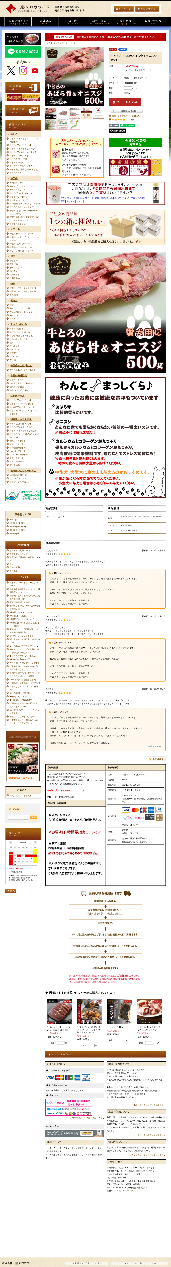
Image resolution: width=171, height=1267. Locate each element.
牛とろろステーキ (18, 190)
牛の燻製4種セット (18, 448)
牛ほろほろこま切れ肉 (20, 332)
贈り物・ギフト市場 (21, 419)
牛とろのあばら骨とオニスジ (23, 370)
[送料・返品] (98, 21)
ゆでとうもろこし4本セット (22, 383)
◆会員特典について (19, 696)
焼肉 (13, 256)
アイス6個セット (17, 461)
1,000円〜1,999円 (18, 523)
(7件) (132, 120)
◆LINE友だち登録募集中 (21, 700)
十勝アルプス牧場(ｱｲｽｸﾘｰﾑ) (22, 482)
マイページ (124, 9)
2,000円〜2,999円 (18, 526)
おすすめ (14, 261)
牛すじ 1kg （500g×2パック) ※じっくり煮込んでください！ (89, 1030)
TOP (47, 43)
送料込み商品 (18, 395)
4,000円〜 (14, 533)
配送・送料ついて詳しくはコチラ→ (150, 1105)
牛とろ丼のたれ (17, 162)
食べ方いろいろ (19, 324)
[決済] (71, 21)
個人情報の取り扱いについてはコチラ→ (148, 1155)
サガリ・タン (16, 268)
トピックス (23, 577)
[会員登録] (45, 21)
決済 (12, 564)
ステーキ (15, 229)
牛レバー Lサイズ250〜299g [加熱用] (58, 1028)
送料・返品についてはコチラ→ (152, 1135)
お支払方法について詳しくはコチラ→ (87, 1118)
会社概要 (15, 571)
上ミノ (13, 343)
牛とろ (14, 134)
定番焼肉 (14, 264)
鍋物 (13, 283)
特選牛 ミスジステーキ (20, 244)
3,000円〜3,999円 (18, 530)
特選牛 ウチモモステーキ (21, 247)
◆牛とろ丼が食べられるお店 (23, 656)
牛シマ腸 (14, 356)
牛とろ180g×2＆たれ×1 (20, 145)
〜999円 (13, 520)
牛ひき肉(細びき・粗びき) (21, 335)
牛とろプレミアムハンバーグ (23, 186)
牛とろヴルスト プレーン (21, 193)
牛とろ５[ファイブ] (18, 159)
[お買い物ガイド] (18, 21)
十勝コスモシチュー (19, 224)
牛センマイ (15, 349)
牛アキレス (15, 319)
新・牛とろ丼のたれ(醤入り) (22, 166)
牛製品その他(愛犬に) (22, 365)
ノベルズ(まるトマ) (18, 478)
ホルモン (14, 271)
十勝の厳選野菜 (19, 375)
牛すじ (13, 305)
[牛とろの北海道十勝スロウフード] (47, 13)
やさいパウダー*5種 (19, 390)
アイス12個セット (18, 465)
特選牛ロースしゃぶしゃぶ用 (23, 291)
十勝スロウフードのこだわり (23, 716)
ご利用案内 (23, 545)
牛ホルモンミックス (19, 339)
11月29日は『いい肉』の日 (22, 619)
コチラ (135, 825)
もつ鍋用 (14, 295)
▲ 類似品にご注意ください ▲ (24, 646)
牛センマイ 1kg (115, 1027)
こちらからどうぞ (125, 1191)
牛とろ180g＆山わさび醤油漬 (23, 152)
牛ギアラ (14, 353)
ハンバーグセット (18, 451)
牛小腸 (13, 360)
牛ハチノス (15, 346)
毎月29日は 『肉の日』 (22, 693)
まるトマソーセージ (19, 197)
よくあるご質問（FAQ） (21, 550)
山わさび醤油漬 (17, 387)
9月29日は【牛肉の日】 (20, 659)
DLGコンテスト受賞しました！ (24, 680)
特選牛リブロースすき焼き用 (23, 288)
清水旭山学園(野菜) (18, 475)
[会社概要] (125, 21)
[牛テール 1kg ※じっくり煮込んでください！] (149, 1022)
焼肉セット (15, 274)
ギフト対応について (19, 554)
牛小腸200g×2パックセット (22, 407)
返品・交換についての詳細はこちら (127, 116)
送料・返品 (15, 567)
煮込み (14, 300)
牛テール (14, 315)
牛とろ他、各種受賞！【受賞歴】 (25, 663)
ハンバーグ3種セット (19, 454)
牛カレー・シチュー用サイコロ (24, 308)
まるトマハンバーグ (19, 200)
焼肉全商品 (15, 278)
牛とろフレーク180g (19, 155)
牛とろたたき (16, 173)
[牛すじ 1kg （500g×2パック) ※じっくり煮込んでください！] (89, 1022)
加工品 (14, 178)
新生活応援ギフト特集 (20, 602)
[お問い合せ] (152, 21)
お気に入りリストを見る (21, 795)
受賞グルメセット (18, 441)
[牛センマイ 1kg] (119, 1022)
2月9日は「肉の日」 (19, 616)
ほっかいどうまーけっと (65, 43)
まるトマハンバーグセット (22, 404)
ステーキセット (17, 458)
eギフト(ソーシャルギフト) (22, 636)
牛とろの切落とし (18, 329)
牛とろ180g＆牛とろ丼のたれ (23, 149)
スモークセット (17, 444)
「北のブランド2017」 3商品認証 (25, 683)
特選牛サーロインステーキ (22, 234)
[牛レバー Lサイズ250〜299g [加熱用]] (59, 1022)
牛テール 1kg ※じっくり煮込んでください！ (149, 1028)
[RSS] (10, 892)
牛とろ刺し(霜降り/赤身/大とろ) (24, 169)
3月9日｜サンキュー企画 (21, 612)
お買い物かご (147, 9)
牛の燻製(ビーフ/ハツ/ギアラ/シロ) (25, 203)
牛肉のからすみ (17, 183)
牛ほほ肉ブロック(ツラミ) (21, 312)
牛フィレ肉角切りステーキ (22, 251)
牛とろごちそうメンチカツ (22, 207)
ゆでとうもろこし (18, 380)
